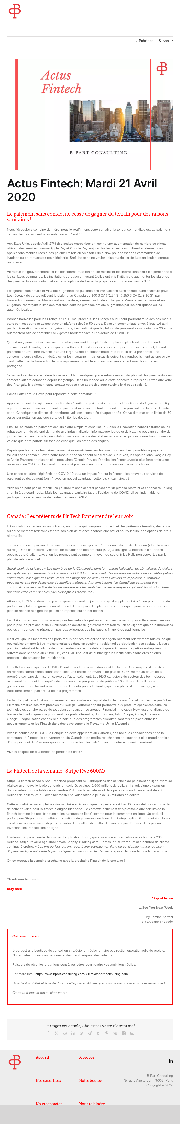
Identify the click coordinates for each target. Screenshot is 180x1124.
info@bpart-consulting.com (108, 974)
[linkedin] (171, 1061)
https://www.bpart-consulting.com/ (60, 974)
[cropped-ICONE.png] (14, 5)
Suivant (164, 40)
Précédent (146, 40)
